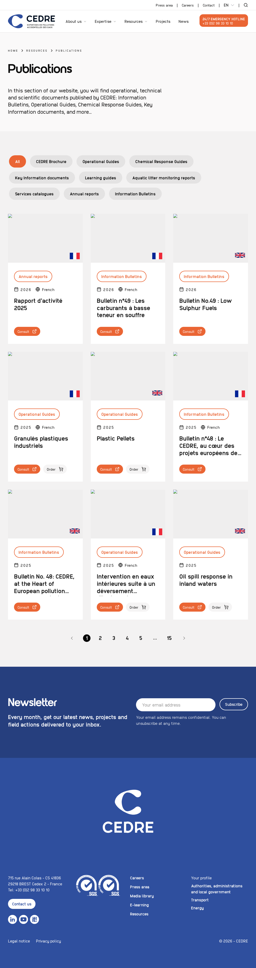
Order (51, 469)
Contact (209, 5)
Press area (164, 5)
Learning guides (100, 177)
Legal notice (19, 940)
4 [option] (127, 637)
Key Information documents (42, 177)
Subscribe (233, 704)
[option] (72, 638)
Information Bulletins (135, 193)
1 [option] (87, 637)
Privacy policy (48, 940)
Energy (197, 907)
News (183, 21)
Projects (163, 21)
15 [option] (169, 637)
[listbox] (128, 638)
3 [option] (113, 637)
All (17, 161)
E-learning (139, 904)
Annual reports (84, 193)
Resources (133, 21)
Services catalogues (34, 193)
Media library (142, 895)
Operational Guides (100, 161)
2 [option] (100, 637)
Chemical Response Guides (161, 161)
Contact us (22, 903)
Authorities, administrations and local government (216, 888)
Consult (23, 331)
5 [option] (140, 637)
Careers (188, 5)
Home (13, 50)
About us (74, 21)
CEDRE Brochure (51, 161)
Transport (200, 899)
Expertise (103, 21)
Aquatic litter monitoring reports (163, 177)
